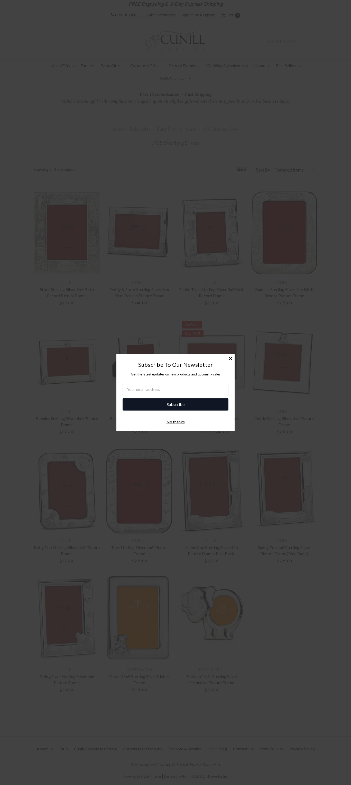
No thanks (176, 421)
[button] (230, 358)
